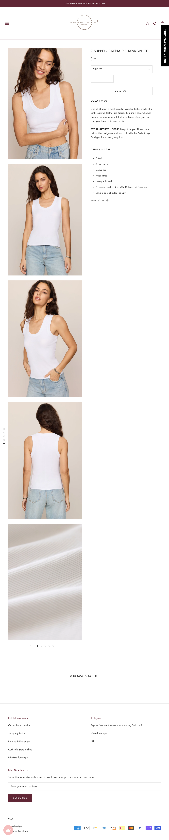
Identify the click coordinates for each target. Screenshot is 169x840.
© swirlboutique (15, 826)
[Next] (59, 645)
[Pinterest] (107, 200)
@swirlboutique (99, 733)
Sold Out (121, 90)
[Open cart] (162, 23)
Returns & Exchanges (19, 741)
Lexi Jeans (107, 133)
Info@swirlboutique (18, 757)
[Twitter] (103, 200)
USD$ (11, 818)
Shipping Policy (16, 733)
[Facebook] (99, 200)
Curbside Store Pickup (20, 749)
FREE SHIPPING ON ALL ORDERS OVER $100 (85, 3)
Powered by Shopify (19, 831)
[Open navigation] (7, 23)
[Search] (155, 23)
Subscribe (20, 797)
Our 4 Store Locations (20, 725)
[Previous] (31, 645)
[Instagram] (92, 741)
